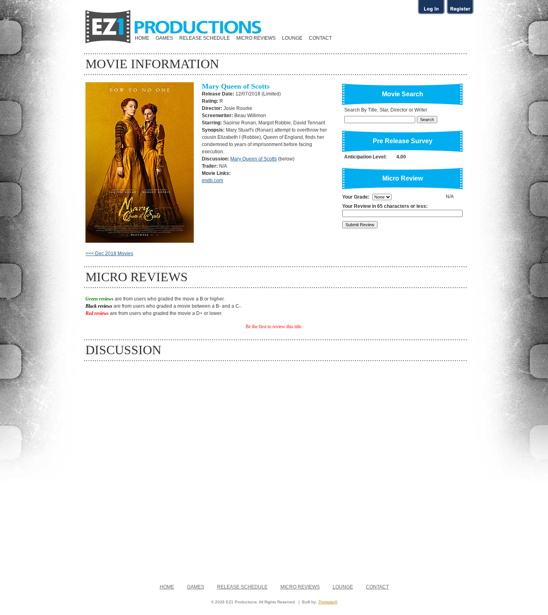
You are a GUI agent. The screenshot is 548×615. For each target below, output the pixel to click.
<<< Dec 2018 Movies (109, 253)
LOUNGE (292, 38)
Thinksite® (327, 602)
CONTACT (320, 38)
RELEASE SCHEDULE (204, 38)
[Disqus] (274, 468)
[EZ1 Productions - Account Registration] (460, 13)
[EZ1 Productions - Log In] (431, 13)
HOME (142, 38)
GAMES (164, 38)
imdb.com (212, 180)
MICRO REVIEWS (256, 38)
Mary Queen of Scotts (253, 159)
